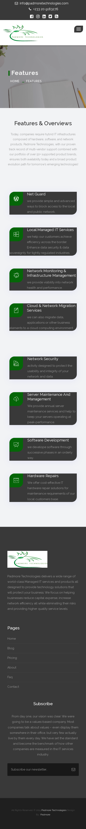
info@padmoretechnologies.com (43, 3)
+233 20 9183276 (45, 9)
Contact (13, 687)
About (12, 667)
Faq (10, 677)
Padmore (45, 814)
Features (34, 81)
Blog (11, 648)
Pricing (12, 658)
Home (14, 81)
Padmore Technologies (53, 810)
